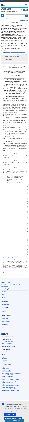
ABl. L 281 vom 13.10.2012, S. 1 (19, 270)
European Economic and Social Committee (10, 379)
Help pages (3, 291)
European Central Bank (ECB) (7, 374)
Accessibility (4, 303)
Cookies (3, 361)
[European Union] (4, 334)
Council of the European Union (7, 370)
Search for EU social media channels (9, 351)
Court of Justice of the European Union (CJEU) (11, 373)
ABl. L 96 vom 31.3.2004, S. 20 (11, 257)
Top (4, 272)
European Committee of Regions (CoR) (9, 381)
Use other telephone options (7, 343)
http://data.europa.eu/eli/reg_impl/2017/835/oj (14, 52)
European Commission (6, 371)
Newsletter (3, 311)
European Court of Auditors (7, 376)
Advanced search (24, 20)
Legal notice (4, 300)
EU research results (5, 321)
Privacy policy (4, 358)
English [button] (26, 6)
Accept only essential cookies (13, 418)
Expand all (19, 54)
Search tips (9, 18)
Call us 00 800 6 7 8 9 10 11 (7, 341)
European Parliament (5, 367)
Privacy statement (5, 304)
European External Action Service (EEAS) (9, 377)
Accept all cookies (10, 414)
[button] (14, 420)
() (17, 110)
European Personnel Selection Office (9, 388)
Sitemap (3, 294)
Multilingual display (7, 59)
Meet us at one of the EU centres (8, 346)
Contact (3, 293)
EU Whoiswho (4, 323)
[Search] (26, 16)
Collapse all (25, 54)
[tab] (14, 56)
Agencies (3, 391)
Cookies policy (4, 301)
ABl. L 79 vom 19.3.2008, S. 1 (11, 259)
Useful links (3, 313)
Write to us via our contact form (8, 344)
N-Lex (2, 327)
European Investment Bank (7, 382)
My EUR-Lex (20, 6)
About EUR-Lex (4, 310)
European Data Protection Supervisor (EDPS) (10, 385)
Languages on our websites (7, 357)
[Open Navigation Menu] (2, 15)
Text (4, 62)
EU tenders (3, 320)
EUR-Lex (6, 9)
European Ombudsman (6, 384)
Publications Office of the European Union (10, 390)
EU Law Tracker (4, 329)
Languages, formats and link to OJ (11, 56)
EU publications (4, 324)
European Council (5, 368)
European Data (4, 318)
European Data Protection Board (8, 387)
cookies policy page (10, 406)
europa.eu (11, 336)
